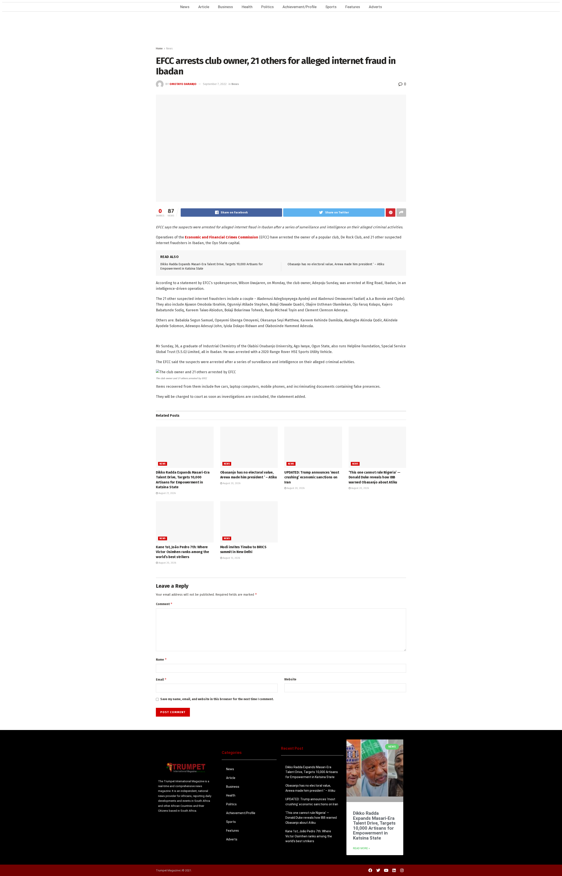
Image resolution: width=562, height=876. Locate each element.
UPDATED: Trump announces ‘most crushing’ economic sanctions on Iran (311, 477)
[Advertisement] (281, 30)
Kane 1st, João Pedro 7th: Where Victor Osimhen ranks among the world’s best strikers (182, 552)
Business (225, 7)
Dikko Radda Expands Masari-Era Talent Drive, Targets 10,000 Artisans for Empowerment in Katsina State (311, 772)
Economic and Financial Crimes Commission (221, 237)
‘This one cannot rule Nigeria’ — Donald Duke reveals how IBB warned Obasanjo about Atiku (374, 477)
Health (247, 7)
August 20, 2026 (231, 483)
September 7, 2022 (215, 84)
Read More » (361, 848)
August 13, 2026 (231, 558)
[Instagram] (402, 870)
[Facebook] (370, 870)
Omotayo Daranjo (182, 84)
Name (161, 659)
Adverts (375, 7)
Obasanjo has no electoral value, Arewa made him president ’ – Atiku (336, 264)
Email (161, 679)
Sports (331, 7)
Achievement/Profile (300, 7)
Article (203, 7)
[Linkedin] (394, 870)
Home (159, 48)
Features (352, 7)
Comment (164, 604)
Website (290, 679)
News (184, 7)
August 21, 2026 (167, 493)
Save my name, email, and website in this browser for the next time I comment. (217, 699)
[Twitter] (378, 870)
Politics (267, 7)
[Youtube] (386, 870)
